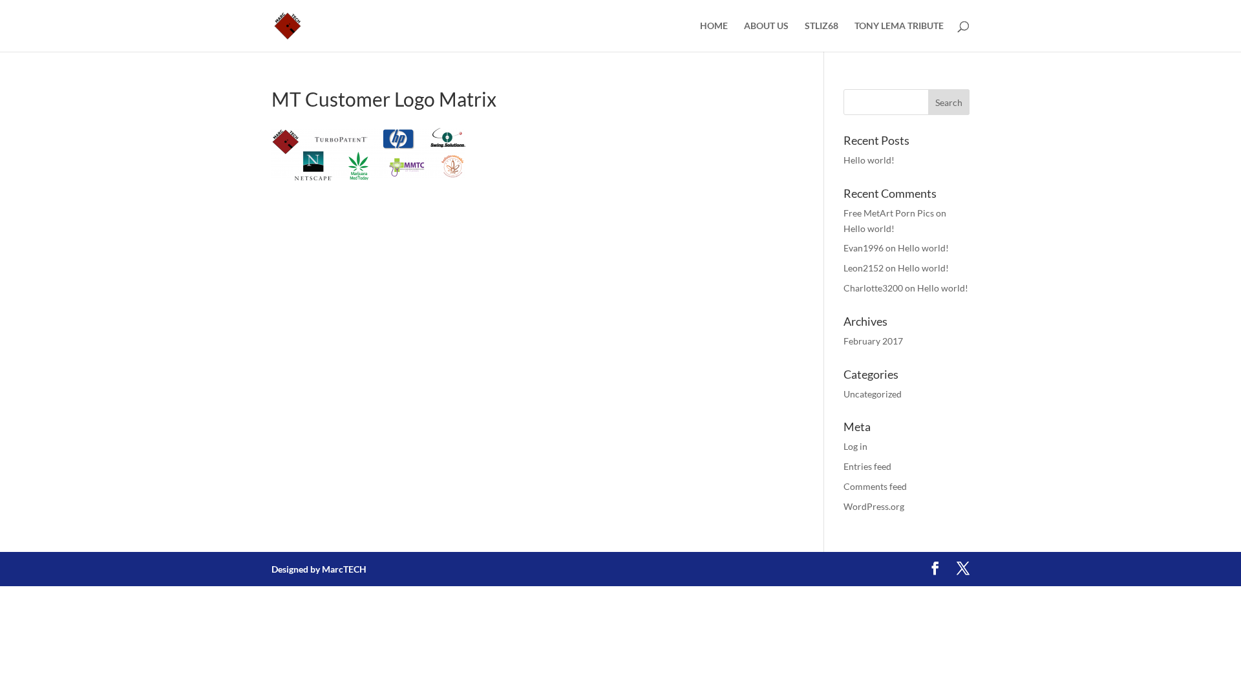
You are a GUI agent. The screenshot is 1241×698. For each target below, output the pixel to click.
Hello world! (869, 159)
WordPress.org (873, 506)
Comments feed (875, 486)
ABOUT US (766, 26)
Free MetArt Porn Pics (888, 212)
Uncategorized (872, 393)
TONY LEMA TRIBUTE (899, 26)
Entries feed (867, 466)
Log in (855, 446)
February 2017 (873, 340)
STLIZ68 (821, 26)
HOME (714, 26)
